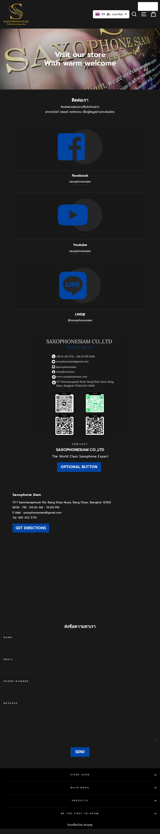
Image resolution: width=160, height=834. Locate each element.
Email (8, 659)
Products (80, 800)
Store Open (80, 774)
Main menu (80, 787)
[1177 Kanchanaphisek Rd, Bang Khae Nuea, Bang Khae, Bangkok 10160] (80, 548)
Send (80, 752)
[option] (80, 59)
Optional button (79, 467)
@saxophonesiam (80, 320)
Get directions (31, 528)
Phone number (16, 681)
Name (8, 637)
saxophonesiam (80, 181)
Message (11, 703)
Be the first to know (80, 813)
